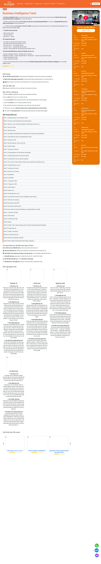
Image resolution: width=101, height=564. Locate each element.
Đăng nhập (96, 3)
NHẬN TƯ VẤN (85, 30)
